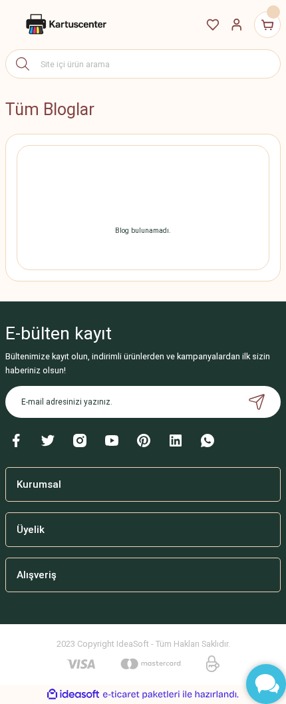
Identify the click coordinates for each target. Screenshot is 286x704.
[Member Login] (236, 24)
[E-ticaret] (141, 694)
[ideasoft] (73, 695)
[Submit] (257, 402)
